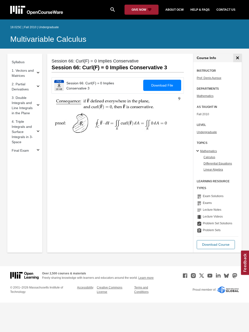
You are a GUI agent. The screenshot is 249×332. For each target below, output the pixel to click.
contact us (225, 9)
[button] (216, 244)
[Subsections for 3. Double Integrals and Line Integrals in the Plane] (38, 105)
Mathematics (205, 96)
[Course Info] (237, 58)
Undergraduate (207, 132)
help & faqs (200, 9)
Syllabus (18, 62)
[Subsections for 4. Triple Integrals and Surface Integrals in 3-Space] (38, 132)
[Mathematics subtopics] (198, 151)
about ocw (174, 9)
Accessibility (85, 287)
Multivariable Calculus (48, 39)
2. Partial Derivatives (20, 86)
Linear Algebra (213, 169)
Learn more (146, 278)
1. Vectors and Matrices (23, 73)
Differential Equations (218, 163)
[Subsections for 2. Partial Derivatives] (38, 87)
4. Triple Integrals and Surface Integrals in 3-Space (22, 132)
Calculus (209, 157)
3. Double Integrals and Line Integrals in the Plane (22, 105)
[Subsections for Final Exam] (38, 150)
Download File (162, 85)
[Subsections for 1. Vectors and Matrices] (38, 73)
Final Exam (20, 150)
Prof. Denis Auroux (209, 78)
